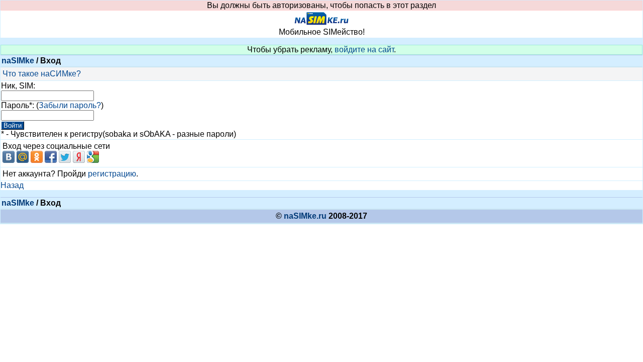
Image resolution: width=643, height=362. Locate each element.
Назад (12, 185)
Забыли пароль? (70, 105)
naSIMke (18, 60)
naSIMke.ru (305, 216)
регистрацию (112, 173)
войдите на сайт (364, 49)
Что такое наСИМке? (42, 73)
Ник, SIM (17, 85)
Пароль (15, 105)
